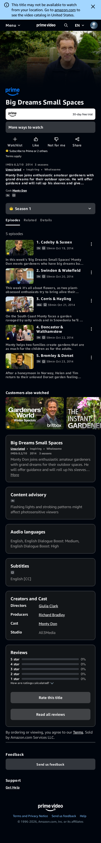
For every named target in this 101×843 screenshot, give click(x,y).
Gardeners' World (35, 413)
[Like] (36, 139)
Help (83, 816)
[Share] (77, 139)
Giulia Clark (48, 606)
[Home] (46, 25)
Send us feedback (64, 816)
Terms (78, 732)
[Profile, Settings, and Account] (94, 25)
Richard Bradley (52, 614)
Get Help (13, 787)
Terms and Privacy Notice (30, 816)
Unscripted (13, 169)
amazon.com (65, 9)
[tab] (13, 219)
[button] (32, 683)
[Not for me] (56, 139)
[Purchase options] (91, 244)
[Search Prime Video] (66, 25)
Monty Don (19, 190)
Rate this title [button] (50, 697)
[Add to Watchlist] (15, 139)
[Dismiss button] (93, 6)
